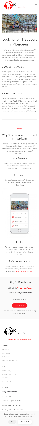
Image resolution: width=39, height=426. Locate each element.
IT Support (5, 350)
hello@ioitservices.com (9, 392)
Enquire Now (19, 305)
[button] (36, 5)
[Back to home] (15, 5)
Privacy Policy (6, 371)
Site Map (5, 378)
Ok (12, 421)
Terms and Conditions (9, 374)
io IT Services (6, 381)
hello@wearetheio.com (24, 293)
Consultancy (6, 353)
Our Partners (6, 357)
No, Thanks (25, 421)
